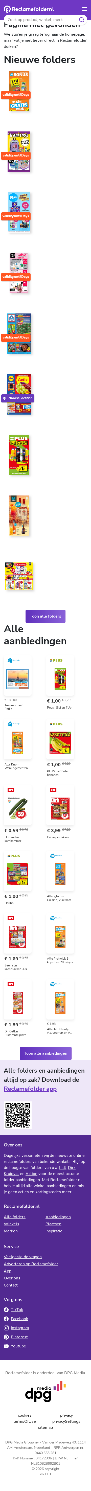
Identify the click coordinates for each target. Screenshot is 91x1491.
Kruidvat (11, 1174)
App (7, 1271)
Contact (11, 1285)
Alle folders (15, 1217)
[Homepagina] (29, 9)
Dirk (72, 1167)
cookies (25, 1415)
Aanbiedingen (58, 1217)
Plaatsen (53, 1224)
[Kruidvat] (19, 578)
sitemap (45, 1427)
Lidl (62, 1167)
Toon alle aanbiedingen (45, 1053)
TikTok (17, 1309)
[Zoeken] (81, 20)
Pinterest (19, 1337)
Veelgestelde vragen (23, 1257)
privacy (66, 1415)
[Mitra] (19, 517)
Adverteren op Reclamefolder (31, 1264)
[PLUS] (19, 457)
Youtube (18, 1346)
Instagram (20, 1327)
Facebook (19, 1318)
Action (31, 1174)
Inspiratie (54, 1231)
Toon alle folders (45, 616)
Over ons (12, 1278)
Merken (11, 1231)
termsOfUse (24, 1421)
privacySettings (66, 1421)
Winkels (11, 1224)
